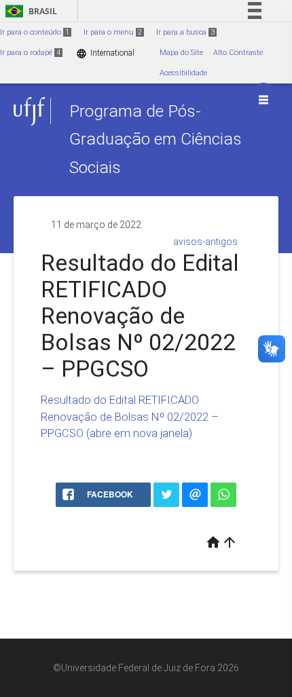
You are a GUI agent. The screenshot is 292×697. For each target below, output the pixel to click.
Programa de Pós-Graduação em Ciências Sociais (155, 139)
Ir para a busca (185, 32)
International (105, 53)
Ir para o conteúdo (34, 32)
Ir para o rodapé (30, 52)
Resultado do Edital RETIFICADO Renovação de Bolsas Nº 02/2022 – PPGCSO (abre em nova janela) (130, 416)
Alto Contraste (238, 52)
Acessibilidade (183, 73)
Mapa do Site (181, 52)
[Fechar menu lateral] (263, 100)
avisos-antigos (205, 241)
